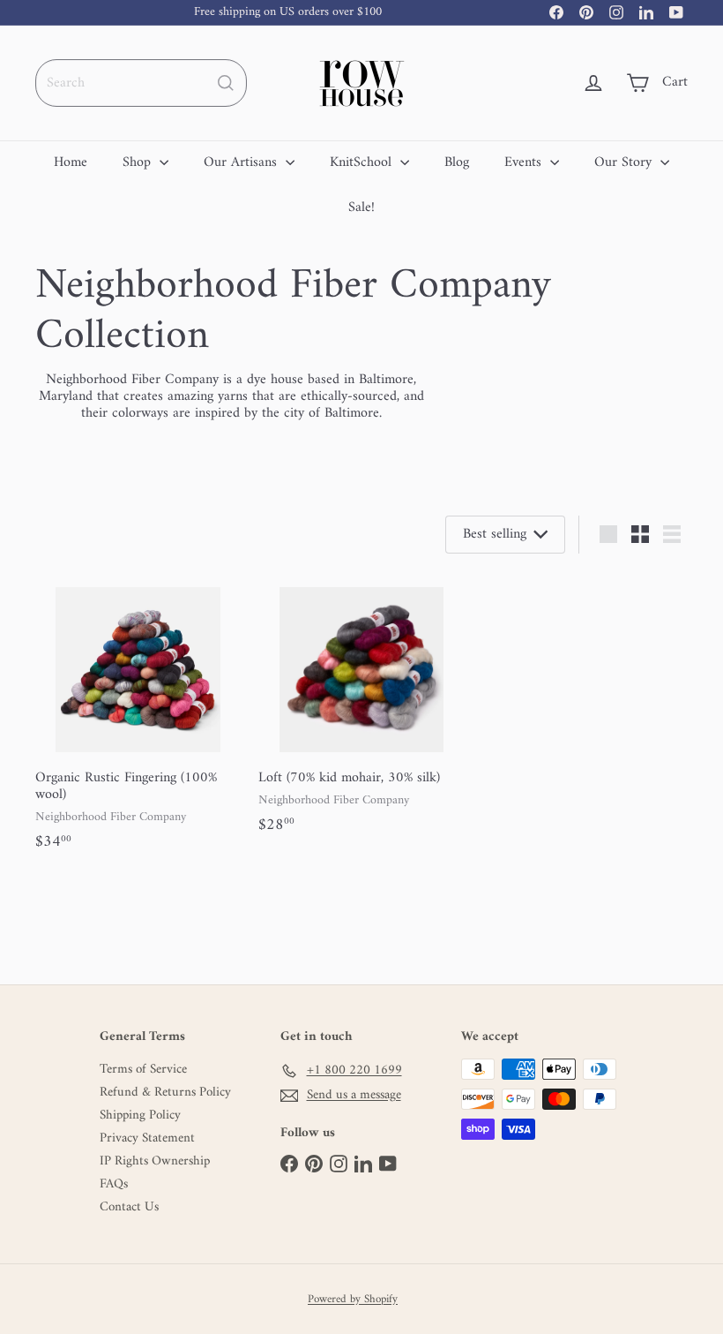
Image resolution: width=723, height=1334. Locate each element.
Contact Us (129, 1207)
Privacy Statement (147, 1138)
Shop (139, 162)
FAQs (114, 1184)
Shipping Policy (140, 1115)
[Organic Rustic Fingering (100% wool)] (138, 718)
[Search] (226, 83)
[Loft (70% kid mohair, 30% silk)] (361, 710)
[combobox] (141, 83)
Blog (456, 162)
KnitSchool (363, 162)
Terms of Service (143, 1070)
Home (70, 162)
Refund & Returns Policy (165, 1093)
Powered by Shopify (353, 1299)
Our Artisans (242, 162)
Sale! (361, 207)
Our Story (625, 162)
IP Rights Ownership (155, 1161)
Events (525, 162)
